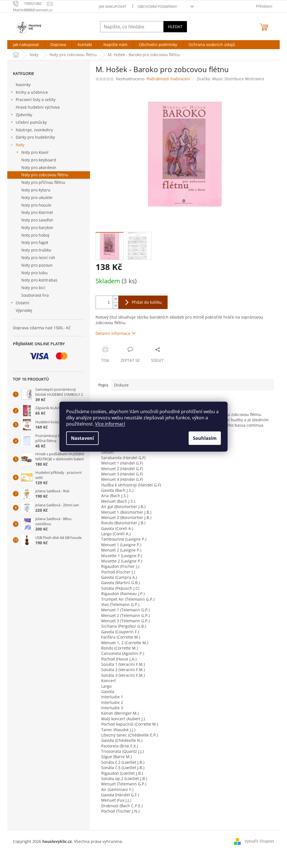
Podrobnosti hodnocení (168, 78)
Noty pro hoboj (35, 235)
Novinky (23, 84)
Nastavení (82, 438)
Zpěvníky (24, 114)
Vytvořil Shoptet (259, 841)
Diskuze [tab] (121, 385)
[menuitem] (26, 44)
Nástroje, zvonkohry (34, 129)
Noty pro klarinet (37, 212)
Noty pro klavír (35, 152)
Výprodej (24, 310)
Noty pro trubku (36, 250)
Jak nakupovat (112, 6)
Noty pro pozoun (37, 265)
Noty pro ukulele (36, 197)
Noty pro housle (36, 205)
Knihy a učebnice (32, 92)
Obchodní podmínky (157, 6)
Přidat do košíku (147, 302)
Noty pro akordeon (38, 167)
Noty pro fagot (34, 242)
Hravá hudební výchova (38, 107)
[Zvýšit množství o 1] (115, 299)
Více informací (110, 424)
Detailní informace (113, 333)
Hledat (175, 26)
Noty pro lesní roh (38, 257)
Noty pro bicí (33, 287)
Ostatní (22, 302)
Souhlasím (205, 438)
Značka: (230, 78)
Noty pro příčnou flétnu (43, 182)
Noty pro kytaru (35, 190)
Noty (20, 144)
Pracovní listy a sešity (35, 99)
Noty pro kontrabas (39, 280)
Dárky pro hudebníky (35, 137)
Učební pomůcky (31, 122)
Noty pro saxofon (37, 220)
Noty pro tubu (34, 272)
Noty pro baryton (37, 227)
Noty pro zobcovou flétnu (44, 174)
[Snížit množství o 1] (115, 305)
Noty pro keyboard (38, 160)
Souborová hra (35, 295)
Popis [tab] (103, 385)
